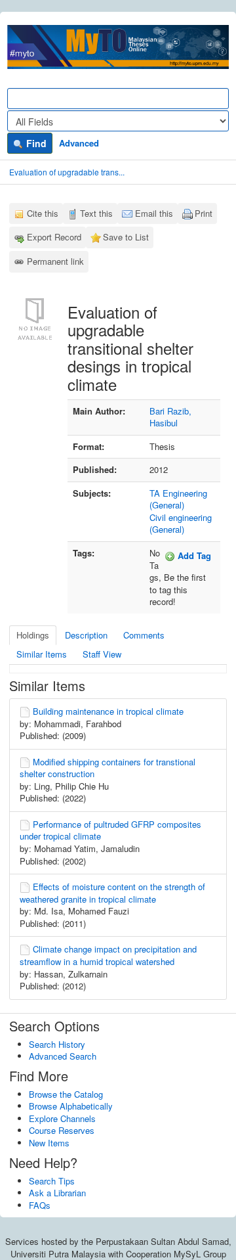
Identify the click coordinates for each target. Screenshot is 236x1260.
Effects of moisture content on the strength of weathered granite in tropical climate (112, 892)
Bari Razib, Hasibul (170, 417)
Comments (144, 635)
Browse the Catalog (66, 1094)
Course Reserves (61, 1130)
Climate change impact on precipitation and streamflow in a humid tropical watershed (108, 955)
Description (86, 635)
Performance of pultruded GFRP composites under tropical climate (110, 830)
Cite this (42, 213)
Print (203, 213)
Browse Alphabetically (71, 1106)
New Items (49, 1142)
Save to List (126, 237)
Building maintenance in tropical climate (108, 711)
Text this (96, 213)
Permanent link (55, 261)
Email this (154, 213)
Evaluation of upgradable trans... (67, 171)
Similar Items (41, 654)
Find (35, 143)
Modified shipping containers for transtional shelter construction (107, 767)
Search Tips (52, 1181)
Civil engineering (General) (180, 523)
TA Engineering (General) (178, 499)
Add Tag (193, 555)
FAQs (39, 1205)
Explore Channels (62, 1118)
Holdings (32, 635)
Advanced (79, 143)
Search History (57, 1044)
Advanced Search (62, 1056)
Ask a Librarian (57, 1192)
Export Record (54, 237)
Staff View (102, 654)
